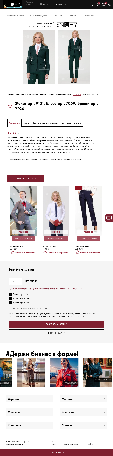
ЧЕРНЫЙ (10, 94)
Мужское (14, 412)
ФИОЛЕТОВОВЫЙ (90, 94)
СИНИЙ (43, 94)
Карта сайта (54, 443)
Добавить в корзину (56, 324)
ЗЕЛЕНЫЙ (77, 94)
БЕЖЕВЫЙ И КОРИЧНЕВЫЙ (27, 94)
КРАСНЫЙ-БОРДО (63, 94)
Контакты (61, 4)
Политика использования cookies (97, 443)
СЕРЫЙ (51, 94)
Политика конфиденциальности (71, 443)
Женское (67, 399)
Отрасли (13, 399)
